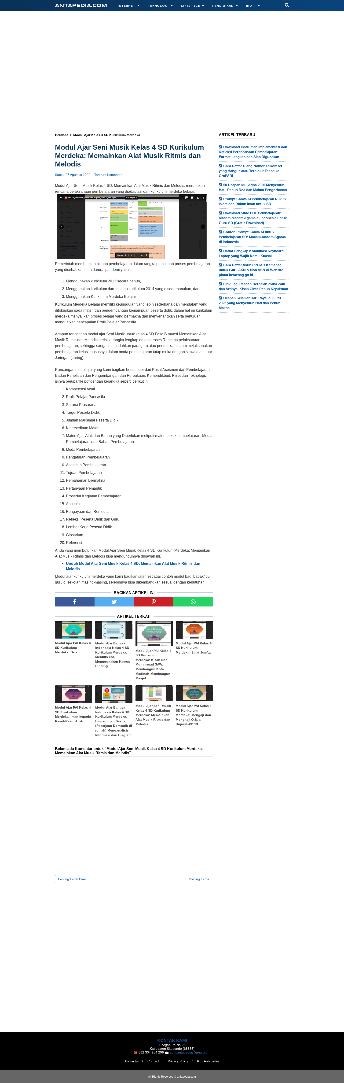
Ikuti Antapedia (208, 1061)
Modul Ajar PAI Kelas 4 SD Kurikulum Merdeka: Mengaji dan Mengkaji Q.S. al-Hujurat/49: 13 (194, 715)
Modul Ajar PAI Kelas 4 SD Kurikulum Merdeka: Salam (73, 647)
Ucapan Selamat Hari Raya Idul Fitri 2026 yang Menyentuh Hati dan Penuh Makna (250, 303)
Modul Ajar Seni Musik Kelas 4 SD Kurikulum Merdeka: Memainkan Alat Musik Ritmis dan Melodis (153, 715)
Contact (153, 1061)
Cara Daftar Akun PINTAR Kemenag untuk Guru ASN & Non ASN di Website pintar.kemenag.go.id (251, 270)
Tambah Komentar (108, 175)
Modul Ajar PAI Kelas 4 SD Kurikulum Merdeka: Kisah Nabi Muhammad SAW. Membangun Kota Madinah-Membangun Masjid (153, 664)
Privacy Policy (178, 1061)
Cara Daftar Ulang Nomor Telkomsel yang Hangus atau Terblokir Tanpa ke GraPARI (250, 171)
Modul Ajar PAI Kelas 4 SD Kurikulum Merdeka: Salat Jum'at (194, 647)
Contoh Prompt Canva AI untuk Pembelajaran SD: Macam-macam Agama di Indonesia (252, 237)
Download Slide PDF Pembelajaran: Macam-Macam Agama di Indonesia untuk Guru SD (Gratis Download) (253, 218)
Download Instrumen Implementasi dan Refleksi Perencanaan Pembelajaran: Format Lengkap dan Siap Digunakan (253, 152)
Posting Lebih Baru (72, 879)
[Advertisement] (172, 90)
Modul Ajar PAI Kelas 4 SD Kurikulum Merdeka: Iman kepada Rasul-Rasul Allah (73, 714)
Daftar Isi (132, 1061)
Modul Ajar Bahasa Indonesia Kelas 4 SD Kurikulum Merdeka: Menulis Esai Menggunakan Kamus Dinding (112, 654)
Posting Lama (199, 879)
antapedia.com (81, 6)
